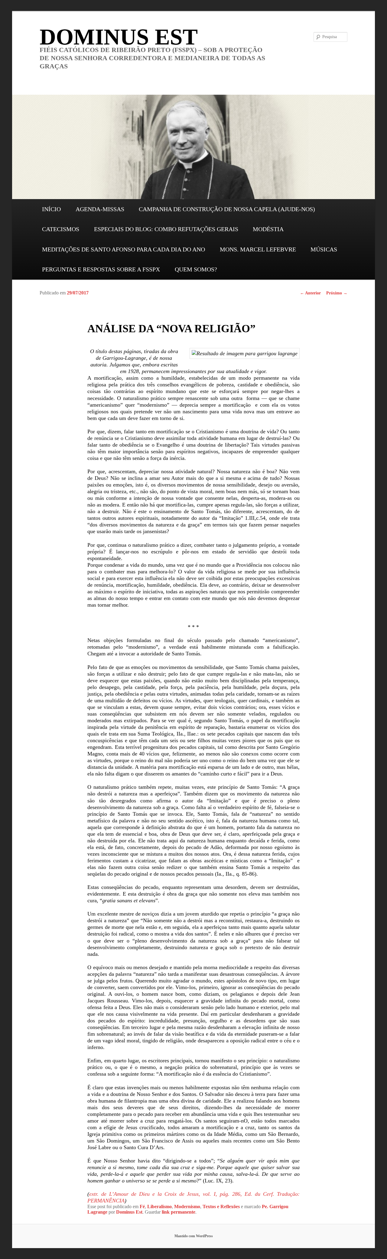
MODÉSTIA (268, 229)
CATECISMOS (60, 229)
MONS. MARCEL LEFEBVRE (258, 249)
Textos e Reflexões (221, 1206)
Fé (142, 1206)
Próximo (336, 293)
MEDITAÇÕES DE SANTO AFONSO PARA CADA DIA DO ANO (123, 249)
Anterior (310, 293)
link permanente (178, 1212)
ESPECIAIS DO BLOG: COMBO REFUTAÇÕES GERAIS (166, 229)
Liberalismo (159, 1206)
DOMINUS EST (119, 36)
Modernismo (187, 1206)
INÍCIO (51, 209)
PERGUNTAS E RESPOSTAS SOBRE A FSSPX (101, 269)
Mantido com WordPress (193, 1236)
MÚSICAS (324, 249)
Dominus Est (129, 1212)
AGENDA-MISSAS (100, 209)
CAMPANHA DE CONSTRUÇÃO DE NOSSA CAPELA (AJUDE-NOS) (227, 209)
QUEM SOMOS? (196, 269)
